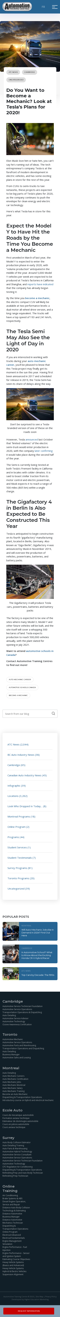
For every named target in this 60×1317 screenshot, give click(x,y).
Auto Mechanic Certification (15, 1078)
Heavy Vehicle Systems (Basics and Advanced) (13, 1264)
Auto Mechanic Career (20, 679)
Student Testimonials (20, 857)
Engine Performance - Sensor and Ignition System (16, 1255)
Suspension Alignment (12, 1274)
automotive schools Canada (22, 687)
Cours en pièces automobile (15, 1124)
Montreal (27, 925)
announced (32, 439)
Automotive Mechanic (12, 1039)
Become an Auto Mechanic (15, 1094)
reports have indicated (40, 284)
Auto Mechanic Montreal (13, 1084)
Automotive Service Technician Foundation (22, 1006)
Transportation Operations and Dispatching (23, 1048)
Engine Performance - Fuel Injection (14, 1249)
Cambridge (29, 72)
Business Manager (11, 1054)
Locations (13, 796)
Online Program (17, 826)
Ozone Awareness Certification (17, 1024)
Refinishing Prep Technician (15, 1175)
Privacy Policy (50, 1296)
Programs (13, 837)
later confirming (44, 450)
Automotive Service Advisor (15, 1018)
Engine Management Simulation (12, 1242)
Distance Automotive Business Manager (12, 1215)
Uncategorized (16, 80)
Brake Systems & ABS (12, 1198)
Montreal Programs (19, 816)
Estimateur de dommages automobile (20, 1121)
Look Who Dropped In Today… (25, 806)
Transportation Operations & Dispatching (22, 1012)
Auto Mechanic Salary (12, 1087)
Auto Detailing (9, 1015)
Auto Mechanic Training (13, 1091)
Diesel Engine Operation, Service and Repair (14, 1203)
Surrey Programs (17, 868)
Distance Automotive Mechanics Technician (12, 1221)
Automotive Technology (13, 1021)
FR (43, 6)
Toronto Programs (18, 878)
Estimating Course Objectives (16, 1259)
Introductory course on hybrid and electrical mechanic (28, 1100)
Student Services (17, 847)
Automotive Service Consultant (16, 1154)
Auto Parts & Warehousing (14, 1148)
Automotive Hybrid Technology (17, 1151)
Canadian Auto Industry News (24, 775)
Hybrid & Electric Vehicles (14, 1271)
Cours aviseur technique (13, 1127)
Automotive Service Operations (17, 1009)
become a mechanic (18, 695)
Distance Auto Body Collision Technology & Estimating (16, 1209)
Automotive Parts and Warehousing (19, 1045)
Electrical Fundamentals (13, 1238)
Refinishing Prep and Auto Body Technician (22, 1172)
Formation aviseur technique (16, 1118)
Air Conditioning (10, 1195)
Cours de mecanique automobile (18, 1115)
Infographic (14, 785)
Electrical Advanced (11, 1234)
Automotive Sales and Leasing (16, 1057)
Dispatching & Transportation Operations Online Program (15, 1228)
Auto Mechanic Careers (13, 1075)
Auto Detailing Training (13, 1145)
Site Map (39, 1296)
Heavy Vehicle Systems (13, 1268)
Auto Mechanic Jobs (11, 1081)
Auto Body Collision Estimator (16, 1142)
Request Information (29, 1311)
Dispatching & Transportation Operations (22, 1097)
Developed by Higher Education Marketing (30, 1299)
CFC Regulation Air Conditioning (17, 1166)
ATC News (13, 72)
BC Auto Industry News (21, 754)
